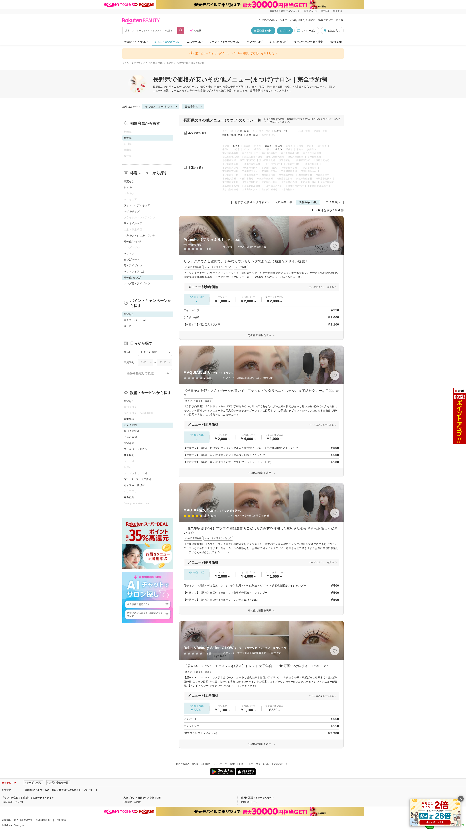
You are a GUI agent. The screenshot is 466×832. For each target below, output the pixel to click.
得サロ (128, 326)
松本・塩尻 (243, 131)
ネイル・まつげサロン (167, 41)
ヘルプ (283, 20)
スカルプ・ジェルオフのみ (139, 235)
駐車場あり (130, 455)
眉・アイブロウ (133, 265)
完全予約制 (182, 63)
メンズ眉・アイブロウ (137, 283)
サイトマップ (220, 764)
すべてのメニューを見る (321, 287)
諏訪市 (278, 146)
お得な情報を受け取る (302, 20)
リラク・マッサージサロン (225, 41)
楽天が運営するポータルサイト (257, 797)
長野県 (170, 63)
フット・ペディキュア (137, 205)
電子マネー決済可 (134, 485)
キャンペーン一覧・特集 (308, 41)
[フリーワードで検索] (180, 30)
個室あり (129, 443)
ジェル (128, 187)
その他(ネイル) (132, 241)
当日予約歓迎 (132, 431)
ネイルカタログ (278, 41)
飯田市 (268, 146)
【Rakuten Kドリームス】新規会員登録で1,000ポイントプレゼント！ (61, 789)
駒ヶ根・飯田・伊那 (232, 134)
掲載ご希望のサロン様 (331, 20)
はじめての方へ (268, 20)
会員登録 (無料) (263, 30)
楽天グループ (310, 11)
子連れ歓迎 (130, 437)
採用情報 (61, 820)
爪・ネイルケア (133, 223)
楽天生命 (325, 11)
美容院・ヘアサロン (136, 41)
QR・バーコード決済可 (137, 479)
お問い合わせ (236, 764)
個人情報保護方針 (23, 820)
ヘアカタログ (255, 41)
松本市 (236, 146)
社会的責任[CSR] (45, 820)
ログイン (285, 30)
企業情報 (6, 820)
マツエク (129, 253)
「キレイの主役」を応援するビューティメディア (28, 797)
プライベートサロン (135, 449)
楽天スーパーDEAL (135, 320)
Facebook (277, 764)
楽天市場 (337, 11)
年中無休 (129, 419)
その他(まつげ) (155, 63)
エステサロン (195, 41)
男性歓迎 (129, 497)
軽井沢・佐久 (281, 131)
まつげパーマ (132, 259)
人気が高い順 (284, 202)
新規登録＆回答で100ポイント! (285, 11)
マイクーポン (308, 30)
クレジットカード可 (135, 473)
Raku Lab (335, 41)
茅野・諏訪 (252, 134)
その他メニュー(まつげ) (177, 86)
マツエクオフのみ (134, 271)
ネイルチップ (132, 211)
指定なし (129, 181)
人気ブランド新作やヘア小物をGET (142, 797)
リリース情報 (262, 764)
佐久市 (278, 149)
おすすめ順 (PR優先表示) (251, 202)
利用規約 (206, 764)
